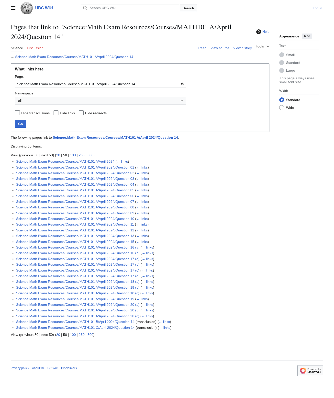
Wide (290, 107)
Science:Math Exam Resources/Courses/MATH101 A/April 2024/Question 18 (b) (78, 287)
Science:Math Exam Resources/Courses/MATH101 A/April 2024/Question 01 (75, 167)
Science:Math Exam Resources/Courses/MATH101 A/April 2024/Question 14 (74, 57)
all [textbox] (20, 100)
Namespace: (24, 93)
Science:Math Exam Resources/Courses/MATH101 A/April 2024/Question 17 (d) (78, 276)
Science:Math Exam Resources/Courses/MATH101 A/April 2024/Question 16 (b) (78, 253)
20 (58, 155)
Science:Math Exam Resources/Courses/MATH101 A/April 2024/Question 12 (75, 230)
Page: (19, 77)
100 (73, 155)
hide (307, 36)
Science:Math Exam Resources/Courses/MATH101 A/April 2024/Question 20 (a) (78, 305)
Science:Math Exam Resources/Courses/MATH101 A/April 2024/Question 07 (75, 202)
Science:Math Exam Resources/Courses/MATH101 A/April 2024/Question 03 (75, 179)
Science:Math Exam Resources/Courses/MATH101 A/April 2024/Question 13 (75, 236)
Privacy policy (20, 368)
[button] (13, 8)
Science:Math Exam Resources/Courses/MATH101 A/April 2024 (65, 161)
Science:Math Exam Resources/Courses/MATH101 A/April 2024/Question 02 (75, 173)
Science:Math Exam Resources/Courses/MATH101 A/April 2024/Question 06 (75, 196)
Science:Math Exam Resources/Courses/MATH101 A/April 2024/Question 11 (75, 224)
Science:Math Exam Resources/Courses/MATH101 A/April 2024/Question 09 (75, 213)
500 (90, 155)
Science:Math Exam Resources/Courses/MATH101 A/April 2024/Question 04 (75, 184)
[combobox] (100, 84)
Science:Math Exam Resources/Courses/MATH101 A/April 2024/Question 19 (75, 299)
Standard (293, 62)
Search (188, 8)
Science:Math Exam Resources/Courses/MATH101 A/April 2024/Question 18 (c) (77, 293)
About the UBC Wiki (45, 368)
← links (122, 161)
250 (82, 155)
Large (290, 70)
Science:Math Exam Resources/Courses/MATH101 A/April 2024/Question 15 (75, 242)
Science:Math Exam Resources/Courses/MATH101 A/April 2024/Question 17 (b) (78, 264)
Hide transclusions (35, 113)
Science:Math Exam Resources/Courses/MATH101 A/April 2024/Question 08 (75, 207)
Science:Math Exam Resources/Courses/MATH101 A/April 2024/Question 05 (75, 190)
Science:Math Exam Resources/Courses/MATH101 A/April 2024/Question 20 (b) (78, 310)
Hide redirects (96, 113)
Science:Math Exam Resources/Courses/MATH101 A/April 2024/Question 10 (75, 219)
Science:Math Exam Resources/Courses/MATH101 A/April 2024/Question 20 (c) (77, 316)
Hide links (67, 113)
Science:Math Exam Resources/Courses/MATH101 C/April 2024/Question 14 (75, 328)
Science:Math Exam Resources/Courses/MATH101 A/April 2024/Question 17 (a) (78, 259)
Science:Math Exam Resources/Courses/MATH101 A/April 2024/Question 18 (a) (78, 282)
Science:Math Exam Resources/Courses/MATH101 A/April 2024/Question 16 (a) (78, 247)
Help (265, 32)
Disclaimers (69, 368)
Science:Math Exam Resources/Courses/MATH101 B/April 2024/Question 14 (75, 322)
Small (290, 55)
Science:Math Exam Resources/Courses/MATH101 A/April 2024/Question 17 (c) (77, 270)
